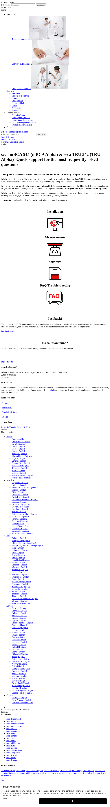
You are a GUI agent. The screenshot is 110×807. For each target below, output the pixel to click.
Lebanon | (19, 565)
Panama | (19, 519)
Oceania (9, 695)
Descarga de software (21, 117)
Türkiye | (19, 596)
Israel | (18, 553)
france (11, 721)
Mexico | (19, 511)
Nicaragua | (20, 516)
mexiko (100, 770)
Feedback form (7, 331)
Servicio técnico (18, 115)
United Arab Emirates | (25, 598)
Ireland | (19, 647)
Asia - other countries (21, 603)
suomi (49, 773)
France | (18, 635)
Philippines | (20, 577)
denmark (12, 760)
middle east (13, 743)
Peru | (18, 524)
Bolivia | (19, 485)
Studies (5, 417)
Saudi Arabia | (21, 582)
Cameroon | (20, 439)
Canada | (19, 490)
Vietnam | (19, 601)
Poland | (18, 666)
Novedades (16, 108)
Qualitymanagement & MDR (24, 122)
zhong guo (13, 731)
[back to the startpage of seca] (14, 132)
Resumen (16, 93)
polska (11, 740)
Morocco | (19, 453)
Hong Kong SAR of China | (27, 545)
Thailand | (19, 594)
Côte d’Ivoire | (21, 441)
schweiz (11, 728)
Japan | (19, 555)
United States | (21, 526)
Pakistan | (19, 574)
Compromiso (17, 100)
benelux (11, 755)
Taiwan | (19, 591)
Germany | (20, 637)
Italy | (17, 649)
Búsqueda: (5, 5)
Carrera (5, 403)
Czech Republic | (22, 623)
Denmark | (19, 625)
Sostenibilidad (18, 103)
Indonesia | (20, 550)
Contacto (10, 127)
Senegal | (19, 461)
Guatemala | (20, 507)
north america (14, 726)
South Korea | (21, 586)
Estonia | (19, 630)
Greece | (19, 640)
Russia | (19, 673)
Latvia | (18, 652)
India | (18, 548)
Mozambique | (23, 456)
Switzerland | (20, 683)
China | (24, 543)
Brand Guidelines (9, 412)
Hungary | (19, 642)
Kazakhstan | (21, 560)
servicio (49, 390)
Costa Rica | (20, 497)
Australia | (19, 698)
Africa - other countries (21, 478)
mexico (11, 736)
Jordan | (18, 557)
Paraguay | (20, 521)
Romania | (19, 671)
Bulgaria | (19, 615)
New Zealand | (21, 700)
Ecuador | (19, 502)
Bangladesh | (21, 540)
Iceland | (19, 644)
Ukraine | (19, 688)
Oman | (18, 572)
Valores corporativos (20, 96)
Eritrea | (18, 446)
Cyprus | (19, 620)
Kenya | (18, 451)
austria (11, 738)
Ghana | (18, 449)
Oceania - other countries (22, 702)
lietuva (11, 757)
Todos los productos (20, 39)
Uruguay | (20, 528)
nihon (10, 733)
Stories (15, 110)
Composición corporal (21, 88)
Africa (9, 437)
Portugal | (21, 669)
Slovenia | (19, 676)
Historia (15, 98)
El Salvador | (21, 504)
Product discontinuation (22, 125)
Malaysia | (19, 567)
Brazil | (24, 487)
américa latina (14, 750)
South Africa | (21, 463)
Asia (8, 536)
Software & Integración (22, 64)
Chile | (18, 492)
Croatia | (19, 618)
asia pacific (13, 753)
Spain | (18, 678)
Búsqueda (41, 5)
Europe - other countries (22, 693)
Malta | (18, 656)
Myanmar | (20, 569)
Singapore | (20, 584)
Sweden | (19, 681)
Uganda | (19, 473)
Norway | (19, 664)
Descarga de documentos (22, 120)
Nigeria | (19, 458)
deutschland (13, 719)
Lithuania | (20, 654)
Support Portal (7, 362)
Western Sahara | (22, 475)
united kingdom (15, 724)
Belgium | (19, 611)
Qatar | (18, 579)
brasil (10, 745)
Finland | (19, 632)
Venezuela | (20, 531)
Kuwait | (19, 562)
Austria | (19, 608)
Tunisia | (18, 470)
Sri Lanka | (20, 589)
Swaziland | (20, 466)
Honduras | (20, 509)
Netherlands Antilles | (24, 514)
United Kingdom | (23, 690)
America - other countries (22, 533)
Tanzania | (19, 468)
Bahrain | (19, 538)
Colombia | (20, 495)
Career (14, 105)
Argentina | (20, 482)
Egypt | (18, 444)
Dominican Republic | (25, 499)
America (10, 480)
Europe (9, 606)
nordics (11, 748)
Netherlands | (20, 659)
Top (2, 780)
